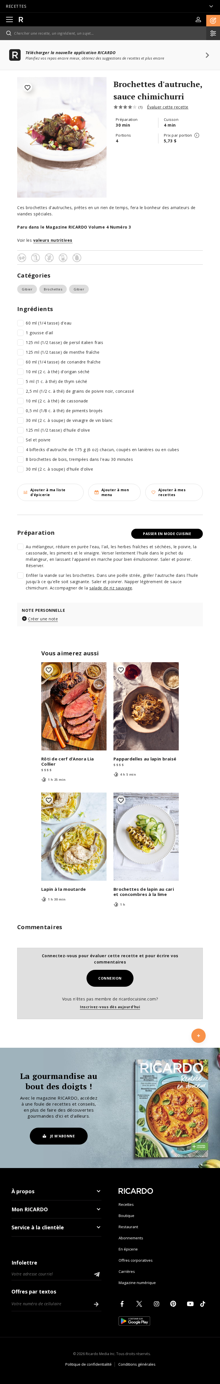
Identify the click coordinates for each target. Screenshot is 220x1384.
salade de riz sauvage (110, 588)
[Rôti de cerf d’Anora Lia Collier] (74, 706)
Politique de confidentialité (88, 1364)
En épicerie (128, 1249)
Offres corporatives (136, 1260)
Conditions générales (137, 1364)
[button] (213, 20)
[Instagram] (157, 1303)
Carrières (127, 1271)
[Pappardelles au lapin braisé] (146, 706)
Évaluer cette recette (167, 107)
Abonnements (131, 1238)
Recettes (126, 1204)
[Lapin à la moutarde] (74, 837)
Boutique (126, 1215)
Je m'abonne (62, 1136)
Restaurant (128, 1226)
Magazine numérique (137, 1282)
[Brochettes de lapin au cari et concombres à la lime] (146, 837)
